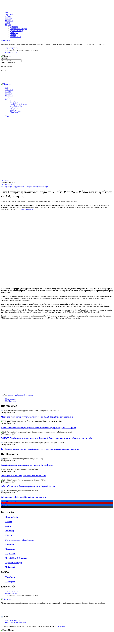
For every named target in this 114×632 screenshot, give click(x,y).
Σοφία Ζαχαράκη (26, 209)
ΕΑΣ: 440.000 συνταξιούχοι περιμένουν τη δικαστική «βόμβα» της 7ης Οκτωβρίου (38, 427)
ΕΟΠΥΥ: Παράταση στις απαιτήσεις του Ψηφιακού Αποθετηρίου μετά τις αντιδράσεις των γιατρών (46, 438)
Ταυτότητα (10, 577)
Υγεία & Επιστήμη (16, 31)
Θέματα (8, 25)
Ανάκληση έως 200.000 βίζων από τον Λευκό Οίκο (23, 475)
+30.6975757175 (11, 48)
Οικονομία (9, 21)
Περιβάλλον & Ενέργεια (18, 29)
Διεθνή (7, 23)
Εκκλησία (9, 544)
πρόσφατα (11, 395)
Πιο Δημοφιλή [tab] (10, 399)
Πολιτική (8, 19)
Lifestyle (13, 35)
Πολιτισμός (14, 33)
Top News (9, 15)
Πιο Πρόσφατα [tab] (10, 401)
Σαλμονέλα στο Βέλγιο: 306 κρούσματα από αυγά (23, 497)
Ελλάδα (8, 17)
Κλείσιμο (4, 58)
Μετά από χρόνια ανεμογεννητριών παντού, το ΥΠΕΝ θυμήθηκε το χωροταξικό (37, 417)
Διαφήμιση (10, 582)
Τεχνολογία (14, 27)
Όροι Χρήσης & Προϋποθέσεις (16, 622)
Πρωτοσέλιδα (11, 517)
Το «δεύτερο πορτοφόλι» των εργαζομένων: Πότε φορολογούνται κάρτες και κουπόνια (40, 449)
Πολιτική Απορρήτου (12, 620)
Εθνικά (8, 535)
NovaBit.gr (62, 626)
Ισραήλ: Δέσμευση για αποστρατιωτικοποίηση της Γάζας (27, 465)
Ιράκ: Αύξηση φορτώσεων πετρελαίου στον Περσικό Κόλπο (28, 486)
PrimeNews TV (15, 37)
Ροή (6, 13)
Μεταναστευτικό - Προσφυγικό (19, 540)
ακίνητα (18, 395)
